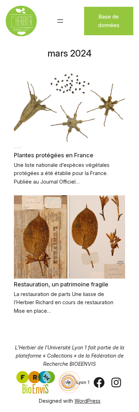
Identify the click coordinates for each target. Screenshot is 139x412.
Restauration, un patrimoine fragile (61, 284)
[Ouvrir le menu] (60, 21)
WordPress (87, 401)
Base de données (108, 21)
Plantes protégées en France (53, 155)
